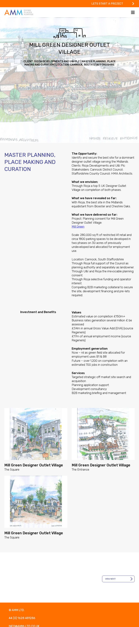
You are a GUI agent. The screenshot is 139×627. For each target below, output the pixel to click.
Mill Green (78, 226)
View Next (110, 579)
